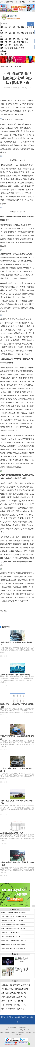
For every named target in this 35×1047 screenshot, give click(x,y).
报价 (26, 42)
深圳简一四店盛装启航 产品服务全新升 (13, 948)
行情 (22, 42)
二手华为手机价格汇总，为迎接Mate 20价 (13, 997)
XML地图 (17, 1017)
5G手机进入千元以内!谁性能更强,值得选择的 (14, 989)
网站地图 (23, 1017)
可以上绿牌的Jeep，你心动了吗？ (11, 936)
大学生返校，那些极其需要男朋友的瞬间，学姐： (16, 985)
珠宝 (11, 48)
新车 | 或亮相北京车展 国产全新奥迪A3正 (13, 993)
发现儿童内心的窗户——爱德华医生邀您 (13, 916)
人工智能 (15, 45)
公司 (26, 33)
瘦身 (22, 48)
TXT (27, 1017)
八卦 (22, 39)
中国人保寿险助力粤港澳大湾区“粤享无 (13, 928)
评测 (18, 42)
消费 (5, 42)
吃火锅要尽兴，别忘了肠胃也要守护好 (13, 944)
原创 (26, 27)
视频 (22, 27)
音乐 (14, 39)
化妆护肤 (17, 48)
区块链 (6, 48)
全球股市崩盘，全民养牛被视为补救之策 (13, 940)
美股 (22, 33)
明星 (18, 39)
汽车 (5, 33)
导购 (14, 42)
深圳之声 (13, 66)
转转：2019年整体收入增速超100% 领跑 (13, 1009)
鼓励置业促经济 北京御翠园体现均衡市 (13, 924)
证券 (14, 33)
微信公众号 (4, 54)
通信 (10, 45)
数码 (21, 45)
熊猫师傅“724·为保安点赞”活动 (10, 932)
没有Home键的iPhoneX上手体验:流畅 (12, 1001)
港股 (18, 33)
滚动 (30, 27)
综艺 (10, 39)
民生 (18, 27)
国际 (14, 27)
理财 (30, 33)
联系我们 (10, 1017)
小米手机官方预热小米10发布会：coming (13, 1005)
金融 (10, 33)
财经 (5, 27)
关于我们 (32, 2)
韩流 (26, 39)
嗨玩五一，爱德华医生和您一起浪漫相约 (13, 912)
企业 (5, 39)
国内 (10, 27)
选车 (10, 42)
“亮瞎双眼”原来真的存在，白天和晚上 (12, 920)
